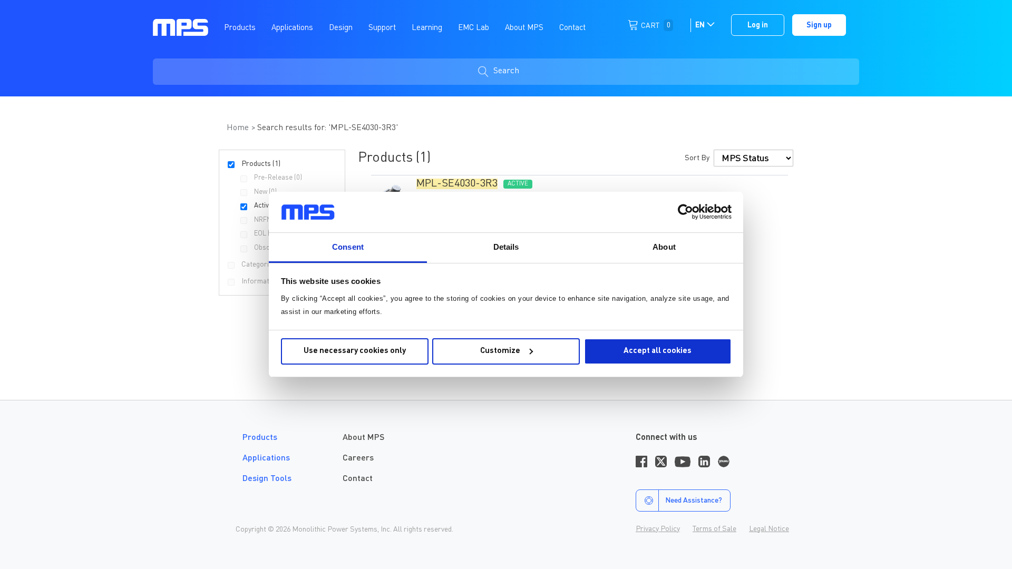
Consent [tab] (348, 246)
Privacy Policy (658, 529)
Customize (500, 351)
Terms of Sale (714, 529)
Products (259, 438)
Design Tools (266, 479)
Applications (266, 458)
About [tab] (664, 246)
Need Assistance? (693, 500)
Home (239, 128)
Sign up (819, 25)
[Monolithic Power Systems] (180, 27)
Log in (757, 25)
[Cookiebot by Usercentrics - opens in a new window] (685, 212)
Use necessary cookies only (355, 351)
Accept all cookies (658, 351)
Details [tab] (506, 246)
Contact (358, 479)
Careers (358, 458)
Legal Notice (769, 529)
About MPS (363, 438)
